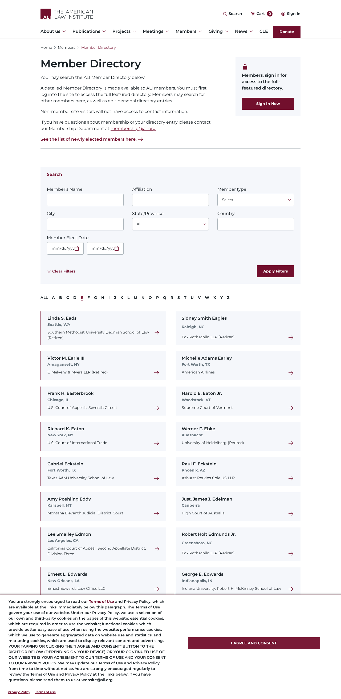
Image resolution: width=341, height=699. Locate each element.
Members (66, 47)
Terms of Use (45, 692)
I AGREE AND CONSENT (254, 643)
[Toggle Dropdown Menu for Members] (199, 31)
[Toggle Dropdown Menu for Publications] (103, 31)
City (51, 213)
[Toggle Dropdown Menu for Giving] (226, 31)
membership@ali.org (133, 128)
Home (46, 47)
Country (226, 213)
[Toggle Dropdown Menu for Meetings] (166, 31)
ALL (44, 297)
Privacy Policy (19, 692)
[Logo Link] (66, 14)
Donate (286, 31)
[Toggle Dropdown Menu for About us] (63, 31)
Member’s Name (65, 189)
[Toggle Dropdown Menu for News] (250, 31)
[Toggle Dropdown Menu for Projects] (133, 31)
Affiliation (142, 189)
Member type (231, 189)
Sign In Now (268, 103)
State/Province (148, 213)
